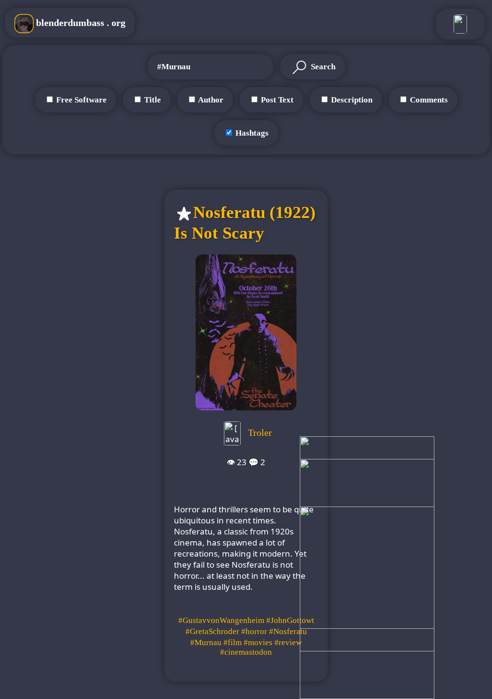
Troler (260, 432)
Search (322, 66)
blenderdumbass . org (79, 22)
